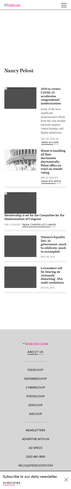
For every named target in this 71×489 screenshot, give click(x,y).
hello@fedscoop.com (35, 465)
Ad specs (35, 448)
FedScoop (35, 370)
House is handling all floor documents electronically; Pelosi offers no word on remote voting (53, 162)
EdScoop (36, 405)
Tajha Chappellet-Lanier (39, 224)
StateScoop (35, 396)
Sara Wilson (50, 142)
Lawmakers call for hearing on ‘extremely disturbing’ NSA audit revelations (52, 275)
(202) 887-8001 (35, 456)
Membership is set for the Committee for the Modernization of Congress (34, 217)
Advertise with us (35, 439)
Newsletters (35, 430)
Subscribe (12, 483)
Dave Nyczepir (51, 181)
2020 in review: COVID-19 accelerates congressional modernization (51, 96)
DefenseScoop (35, 378)
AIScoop (35, 414)
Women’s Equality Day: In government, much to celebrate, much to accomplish (53, 244)
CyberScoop (35, 387)
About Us (35, 352)
